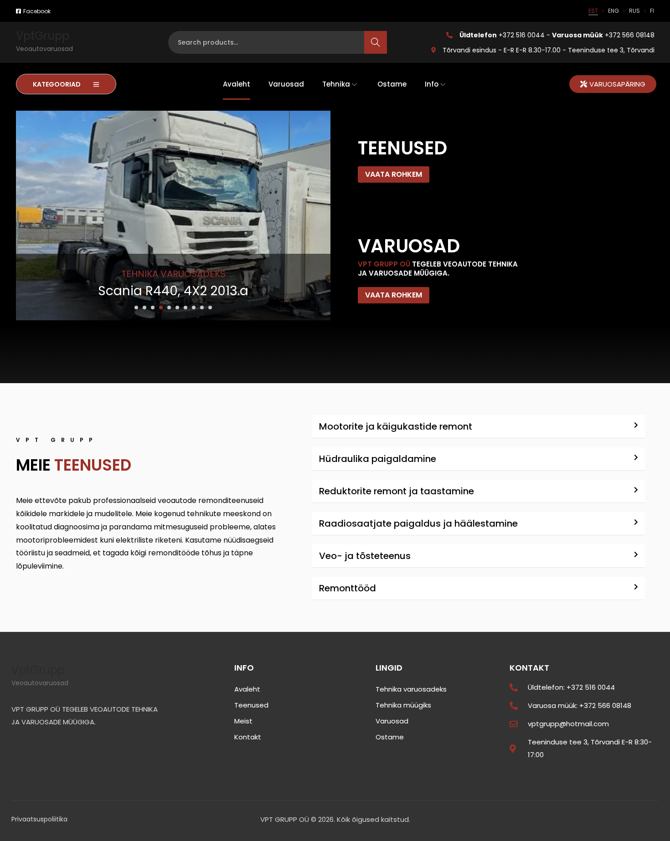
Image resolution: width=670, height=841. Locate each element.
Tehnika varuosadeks (173, 273)
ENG (613, 11)
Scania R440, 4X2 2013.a (173, 291)
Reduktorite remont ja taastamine (396, 491)
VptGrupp (42, 35)
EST (593, 11)
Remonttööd (347, 588)
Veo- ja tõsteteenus (365, 555)
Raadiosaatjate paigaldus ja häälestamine (418, 523)
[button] (136, 307)
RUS (634, 11)
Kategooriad (57, 84)
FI (652, 11)
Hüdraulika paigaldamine (377, 458)
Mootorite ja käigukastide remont (395, 426)
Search (376, 42)
